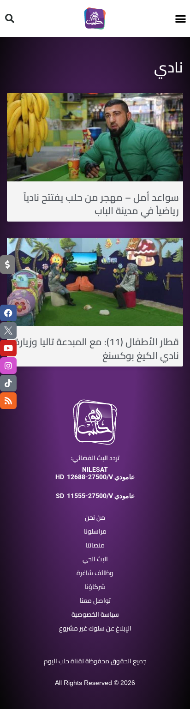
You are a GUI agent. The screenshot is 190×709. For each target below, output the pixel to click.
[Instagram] (8, 365)
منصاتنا (95, 545)
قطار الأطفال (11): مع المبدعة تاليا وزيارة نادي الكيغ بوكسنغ (96, 348)
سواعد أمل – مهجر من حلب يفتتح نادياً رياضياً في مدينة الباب (101, 204)
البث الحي (95, 559)
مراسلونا (95, 531)
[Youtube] (8, 348)
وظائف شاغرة (95, 573)
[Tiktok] (8, 383)
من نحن (95, 517)
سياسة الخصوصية (95, 614)
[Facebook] (8, 313)
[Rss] (8, 400)
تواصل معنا (95, 601)
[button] (181, 18)
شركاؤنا (95, 587)
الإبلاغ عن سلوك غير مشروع (95, 628)
